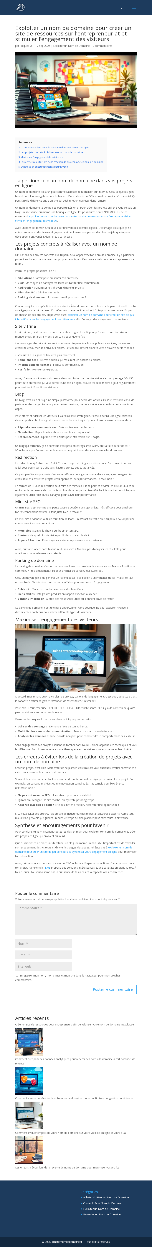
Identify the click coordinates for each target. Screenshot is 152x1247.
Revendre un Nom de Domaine (102, 1214)
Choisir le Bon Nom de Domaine (102, 1203)
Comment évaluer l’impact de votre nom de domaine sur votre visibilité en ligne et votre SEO (70, 1132)
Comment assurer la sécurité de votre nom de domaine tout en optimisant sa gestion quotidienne (74, 1098)
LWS (47, 867)
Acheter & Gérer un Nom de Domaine (106, 1197)
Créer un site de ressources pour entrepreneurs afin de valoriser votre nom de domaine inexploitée (74, 1024)
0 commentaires (102, 45)
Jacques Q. (26, 45)
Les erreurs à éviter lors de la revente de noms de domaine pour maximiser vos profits (67, 1167)
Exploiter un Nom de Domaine (71, 45)
